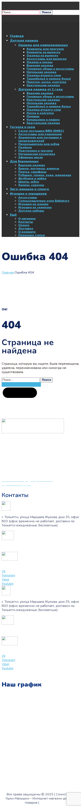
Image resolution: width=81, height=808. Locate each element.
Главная (8, 272)
